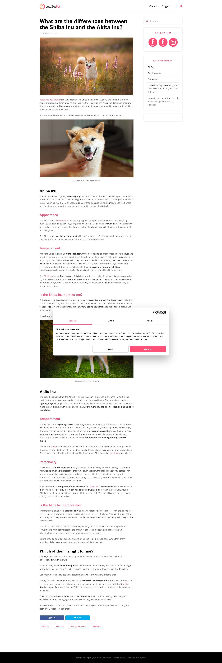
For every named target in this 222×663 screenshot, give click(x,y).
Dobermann (153, 79)
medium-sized (62, 220)
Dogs (164, 6)
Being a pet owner (78, 626)
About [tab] (149, 321)
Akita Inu (94, 486)
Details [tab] (111, 321)
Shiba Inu (48, 275)
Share (53, 618)
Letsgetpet (80, 657)
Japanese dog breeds (50, 99)
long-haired (114, 453)
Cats (152, 6)
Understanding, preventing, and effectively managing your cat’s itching (163, 88)
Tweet (79, 618)
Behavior (60, 626)
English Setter (154, 73)
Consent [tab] (72, 321)
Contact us (106, 657)
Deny (110, 349)
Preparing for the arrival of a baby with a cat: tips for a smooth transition (163, 101)
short (53, 446)
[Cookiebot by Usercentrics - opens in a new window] (155, 312)
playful (125, 583)
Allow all (148, 349)
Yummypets (141, 657)
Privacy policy (119, 657)
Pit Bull (151, 67)
